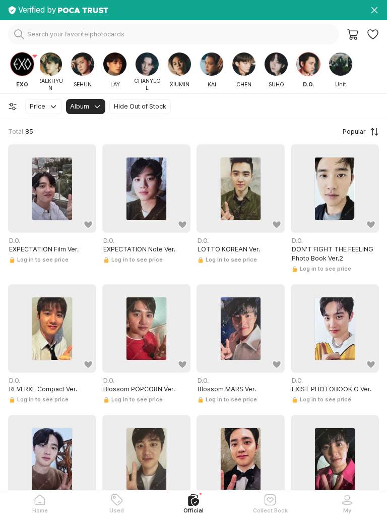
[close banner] (374, 10)
